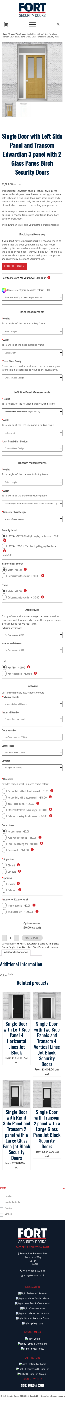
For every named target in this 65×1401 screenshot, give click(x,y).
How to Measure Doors (36, 1319)
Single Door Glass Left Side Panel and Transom (33, 947)
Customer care (36, 1309)
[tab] (16, 952)
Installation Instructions (36, 1314)
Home (4, 34)
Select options (16, 996)
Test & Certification (39, 1304)
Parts (40, 1324)
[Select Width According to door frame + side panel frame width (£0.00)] (32, 503)
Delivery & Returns (36, 1294)
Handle (8, 1196)
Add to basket (32, 938)
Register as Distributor (36, 1369)
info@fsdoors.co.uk (34, 1276)
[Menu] (32, 24)
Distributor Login (36, 1364)
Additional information (16, 952)
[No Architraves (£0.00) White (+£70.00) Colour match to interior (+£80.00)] (32, 650)
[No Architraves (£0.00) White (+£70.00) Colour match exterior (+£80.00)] (32, 635)
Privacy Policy (36, 1349)
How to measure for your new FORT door (24, 278)
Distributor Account (37, 1374)
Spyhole (8, 1213)
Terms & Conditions (36, 1344)
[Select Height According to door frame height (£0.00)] (32, 411)
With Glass (20, 34)
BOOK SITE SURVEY (14, 266)
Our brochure (41, 1299)
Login (36, 1339)
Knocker (8, 1207)
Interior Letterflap (13, 1202)
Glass (11, 34)
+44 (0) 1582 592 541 (34, 1271)
